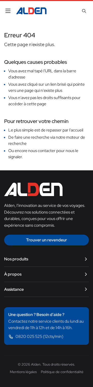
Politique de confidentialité (62, 372)
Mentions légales (23, 372)
